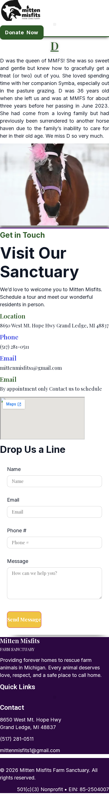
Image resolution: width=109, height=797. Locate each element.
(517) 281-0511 (17, 739)
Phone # (16, 530)
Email (8, 358)
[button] (54, 24)
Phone (9, 337)
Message (17, 561)
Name (14, 469)
